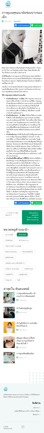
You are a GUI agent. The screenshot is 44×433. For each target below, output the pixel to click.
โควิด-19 (8, 280)
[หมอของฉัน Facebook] (22, 427)
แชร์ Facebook (23, 25)
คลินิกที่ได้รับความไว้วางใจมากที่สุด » (28, 411)
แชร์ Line (37, 25)
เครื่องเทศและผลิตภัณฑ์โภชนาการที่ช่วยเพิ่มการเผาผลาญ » (32, 217)
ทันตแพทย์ (17, 21)
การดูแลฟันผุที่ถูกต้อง (25, 353)
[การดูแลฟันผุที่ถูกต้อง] (9, 357)
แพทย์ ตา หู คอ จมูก (12, 269)
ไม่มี (18, 280)
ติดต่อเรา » (37, 414)
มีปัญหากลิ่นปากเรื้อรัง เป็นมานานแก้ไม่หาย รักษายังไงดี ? (25, 341)
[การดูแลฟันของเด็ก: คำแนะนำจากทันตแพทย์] (9, 297)
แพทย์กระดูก (28, 269)
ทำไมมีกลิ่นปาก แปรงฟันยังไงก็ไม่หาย (26, 324)
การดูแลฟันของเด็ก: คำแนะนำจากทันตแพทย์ (26, 294)
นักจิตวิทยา (9, 240)
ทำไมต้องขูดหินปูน (24, 308)
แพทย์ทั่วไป (9, 274)
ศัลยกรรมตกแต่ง (11, 251)
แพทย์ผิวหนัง (23, 274)
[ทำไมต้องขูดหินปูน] (9, 312)
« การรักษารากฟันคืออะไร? (12, 214)
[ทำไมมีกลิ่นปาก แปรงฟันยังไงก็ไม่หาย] (9, 327)
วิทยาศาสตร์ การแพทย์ (13, 246)
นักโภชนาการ (24, 240)
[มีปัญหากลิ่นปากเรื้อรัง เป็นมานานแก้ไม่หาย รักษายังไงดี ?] (9, 342)
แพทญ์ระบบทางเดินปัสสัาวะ (15, 263)
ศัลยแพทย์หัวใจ (27, 251)
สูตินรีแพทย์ (9, 257)
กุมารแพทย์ (9, 234)
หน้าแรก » (37, 407)
